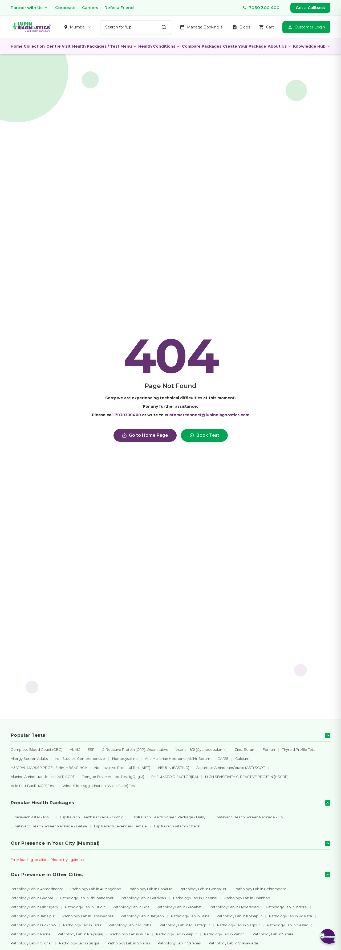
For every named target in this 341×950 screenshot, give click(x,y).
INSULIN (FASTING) (173, 767)
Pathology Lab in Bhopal (32, 898)
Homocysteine (125, 758)
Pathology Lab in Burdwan (143, 898)
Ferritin (269, 749)
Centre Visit (58, 46)
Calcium (242, 758)
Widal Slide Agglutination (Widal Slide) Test (99, 786)
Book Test (207, 435)
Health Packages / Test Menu (102, 46)
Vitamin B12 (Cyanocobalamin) (202, 749)
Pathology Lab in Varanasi (179, 943)
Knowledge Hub (309, 46)
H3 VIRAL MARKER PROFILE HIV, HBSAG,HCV (49, 767)
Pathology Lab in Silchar (31, 943)
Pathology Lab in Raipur (176, 934)
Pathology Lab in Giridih (85, 907)
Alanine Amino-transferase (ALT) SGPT (43, 776)
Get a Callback (310, 7)
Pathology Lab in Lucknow (33, 925)
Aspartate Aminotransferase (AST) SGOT (230, 767)
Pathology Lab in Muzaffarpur (185, 925)
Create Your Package (244, 46)
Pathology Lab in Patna (30, 934)
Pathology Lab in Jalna (190, 916)
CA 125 (222, 758)
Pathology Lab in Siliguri (79, 943)
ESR (91, 749)
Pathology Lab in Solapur (129, 943)
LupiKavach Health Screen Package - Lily (248, 817)
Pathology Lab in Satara (273, 934)
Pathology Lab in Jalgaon (142, 916)
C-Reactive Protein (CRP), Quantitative (135, 749)
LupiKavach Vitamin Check (177, 826)
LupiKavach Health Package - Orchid (92, 817)
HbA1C (75, 749)
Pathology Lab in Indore (286, 907)
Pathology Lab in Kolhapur (239, 916)
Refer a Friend (119, 7)
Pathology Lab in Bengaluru (203, 889)
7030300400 (128, 414)
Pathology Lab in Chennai (195, 898)
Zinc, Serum (245, 749)
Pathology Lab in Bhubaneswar (86, 898)
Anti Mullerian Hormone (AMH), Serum (177, 758)
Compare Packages (201, 46)
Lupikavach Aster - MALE (32, 817)
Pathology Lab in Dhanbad (247, 898)
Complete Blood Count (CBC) (36, 749)
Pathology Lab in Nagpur (238, 925)
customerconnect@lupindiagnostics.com (207, 414)
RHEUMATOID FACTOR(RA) (174, 776)
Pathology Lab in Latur (82, 925)
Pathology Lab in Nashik (287, 925)
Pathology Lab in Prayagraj (80, 934)
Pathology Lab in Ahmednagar (37, 889)
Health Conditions (156, 46)
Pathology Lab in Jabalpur (33, 916)
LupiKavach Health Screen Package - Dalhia (49, 826)
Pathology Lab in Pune (129, 934)
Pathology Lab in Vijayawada (233, 943)
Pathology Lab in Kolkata (290, 916)
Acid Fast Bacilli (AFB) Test (33, 786)
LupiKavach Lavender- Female (120, 826)
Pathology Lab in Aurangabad (95, 889)
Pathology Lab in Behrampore (260, 889)
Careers (90, 7)
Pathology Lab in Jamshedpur (87, 916)
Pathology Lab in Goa (131, 907)
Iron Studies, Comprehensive (80, 758)
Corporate (65, 7)
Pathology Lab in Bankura (150, 889)
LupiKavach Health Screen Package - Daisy (168, 817)
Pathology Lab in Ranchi (224, 934)
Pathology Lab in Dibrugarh (34, 907)
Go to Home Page (148, 435)
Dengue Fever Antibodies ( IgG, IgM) (113, 776)
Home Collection (28, 46)
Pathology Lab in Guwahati (179, 907)
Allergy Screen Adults (29, 758)
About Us (277, 46)
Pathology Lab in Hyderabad (234, 907)
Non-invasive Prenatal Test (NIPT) (122, 767)
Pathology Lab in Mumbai (130, 925)
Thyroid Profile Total (299, 749)
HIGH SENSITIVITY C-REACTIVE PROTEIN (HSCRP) (247, 776)
